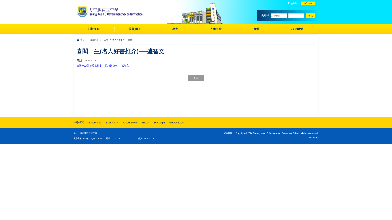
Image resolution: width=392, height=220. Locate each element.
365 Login (159, 122)
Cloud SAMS (130, 122)
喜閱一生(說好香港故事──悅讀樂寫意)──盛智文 (103, 65)
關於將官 (94, 29)
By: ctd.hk (313, 137)
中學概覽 (79, 122)
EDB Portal (112, 122)
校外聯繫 (297, 29)
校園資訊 (134, 29)
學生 (175, 29)
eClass (308, 3)
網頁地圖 (228, 133)
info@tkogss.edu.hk (92, 138)
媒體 (256, 29)
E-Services (95, 122)
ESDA (145, 122)
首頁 (82, 40)
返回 (196, 78)
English (292, 3)
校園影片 (94, 40)
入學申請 (216, 29)
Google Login (176, 122)
